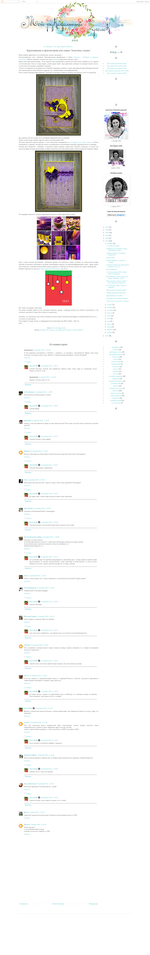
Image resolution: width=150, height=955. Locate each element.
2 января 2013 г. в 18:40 (38, 824)
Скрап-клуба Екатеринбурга (50, 269)
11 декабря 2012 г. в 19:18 (37, 576)
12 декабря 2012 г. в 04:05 (38, 675)
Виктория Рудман (30, 616)
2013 (107, 238)
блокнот (115, 369)
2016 (107, 230)
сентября (110, 310)
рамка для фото (116, 393)
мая (108, 321)
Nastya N (27, 451)
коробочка (115, 378)
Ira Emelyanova (29, 392)
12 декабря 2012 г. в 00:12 (45, 616)
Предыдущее (93, 904)
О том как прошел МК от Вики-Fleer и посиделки (117, 273)
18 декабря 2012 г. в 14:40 (49, 769)
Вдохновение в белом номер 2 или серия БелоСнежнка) (117, 282)
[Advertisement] (58, 884)
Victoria (26, 722)
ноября (109, 304)
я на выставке (116, 403)
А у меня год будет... (114, 246)
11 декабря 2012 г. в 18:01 (41, 350)
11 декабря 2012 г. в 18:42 (36, 480)
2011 (107, 336)
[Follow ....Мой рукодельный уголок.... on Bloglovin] (116, 216)
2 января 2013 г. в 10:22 (37, 812)
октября (110, 307)
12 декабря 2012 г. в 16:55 (43, 708)
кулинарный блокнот (115, 381)
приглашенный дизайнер (63, 330)
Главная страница (58, 904)
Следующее (23, 904)
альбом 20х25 (116, 362)
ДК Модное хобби (116, 352)
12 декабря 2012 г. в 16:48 (49, 493)
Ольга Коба (33, 366)
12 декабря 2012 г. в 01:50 (39, 645)
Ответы (28, 362)
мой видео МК (115, 383)
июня (109, 318)
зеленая (55, 59)
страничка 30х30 (115, 400)
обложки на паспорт (116, 388)
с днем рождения (77, 330)
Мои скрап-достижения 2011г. (117, 63)
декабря (110, 243)
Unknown (27, 645)
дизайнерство (44, 330)
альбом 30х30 (116, 364)
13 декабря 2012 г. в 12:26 (45, 755)
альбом (115, 359)
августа (110, 313)
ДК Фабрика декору (116, 354)
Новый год (115, 357)
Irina (25, 480)
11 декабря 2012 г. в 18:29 (47, 377)
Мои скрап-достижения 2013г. (117, 68)
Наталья (27, 824)
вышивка (116, 371)
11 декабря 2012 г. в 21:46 (45, 588)
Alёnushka (27, 420)
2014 (107, 235)
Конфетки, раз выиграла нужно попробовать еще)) (117, 249)
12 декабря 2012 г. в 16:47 (49, 436)
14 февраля (116, 347)
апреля (109, 324)
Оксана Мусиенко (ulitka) (33, 537)
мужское (115, 386)
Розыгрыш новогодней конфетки (117, 298)
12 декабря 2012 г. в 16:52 (49, 557)
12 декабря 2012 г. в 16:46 (49, 406)
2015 (107, 232)
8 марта (115, 349)
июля (109, 316)
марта (109, 327)
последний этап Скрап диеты (80, 142)
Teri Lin (26, 675)
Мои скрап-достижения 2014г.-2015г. (117, 71)
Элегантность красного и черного (118, 301)
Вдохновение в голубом (114, 295)
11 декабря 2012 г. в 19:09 (50, 537)
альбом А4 (116, 366)
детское (115, 374)
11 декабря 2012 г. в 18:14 (49, 366)
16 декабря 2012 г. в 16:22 (45, 784)
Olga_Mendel (28, 508)
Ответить (27, 358)
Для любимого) (112, 269)
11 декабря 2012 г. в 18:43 (42, 508)
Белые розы (111, 257)
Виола (26, 812)
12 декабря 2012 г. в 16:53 (49, 630)
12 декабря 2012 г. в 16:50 (49, 522)
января (109, 332)
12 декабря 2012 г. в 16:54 (49, 691)
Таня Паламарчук (30, 588)
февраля (110, 329)
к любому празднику (115, 376)
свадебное (115, 398)
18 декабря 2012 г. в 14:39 (49, 740)
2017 (107, 227)
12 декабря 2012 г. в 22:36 (38, 722)
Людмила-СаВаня (30, 755)
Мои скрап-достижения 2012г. (117, 66)
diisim (26, 576)
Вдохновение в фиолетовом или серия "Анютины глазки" (117, 277)
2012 (107, 241)
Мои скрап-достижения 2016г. (117, 73)
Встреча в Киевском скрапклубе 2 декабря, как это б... (118, 265)
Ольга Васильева (30, 784)
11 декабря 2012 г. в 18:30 (40, 420)
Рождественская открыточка (116, 293)
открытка (52, 330)
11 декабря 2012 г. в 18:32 (39, 451)
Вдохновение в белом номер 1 (117, 290)
